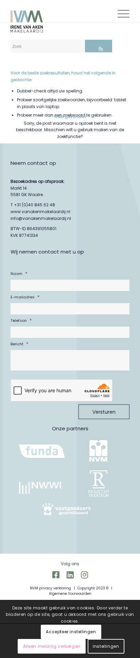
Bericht (19, 344)
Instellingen (106, 646)
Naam (19, 273)
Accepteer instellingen (71, 632)
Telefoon (21, 320)
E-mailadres (25, 297)
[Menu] (120, 13)
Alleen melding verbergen (52, 646)
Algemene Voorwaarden (70, 593)
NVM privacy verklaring (50, 588)
